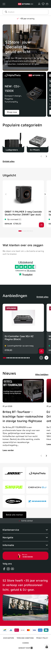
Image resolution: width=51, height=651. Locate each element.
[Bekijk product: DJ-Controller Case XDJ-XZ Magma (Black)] (23, 318)
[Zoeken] (5, 11)
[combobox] (28, 12)
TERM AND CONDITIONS (25, 638)
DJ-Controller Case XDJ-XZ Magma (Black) (19, 338)
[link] (13, 141)
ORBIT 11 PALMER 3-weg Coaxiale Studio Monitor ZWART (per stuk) (23, 213)
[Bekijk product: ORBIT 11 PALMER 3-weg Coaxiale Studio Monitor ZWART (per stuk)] (23, 194)
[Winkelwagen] (47, 4)
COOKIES (25, 643)
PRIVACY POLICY (42, 638)
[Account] (39, 4)
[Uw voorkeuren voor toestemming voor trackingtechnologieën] (46, 646)
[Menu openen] (5, 4)
